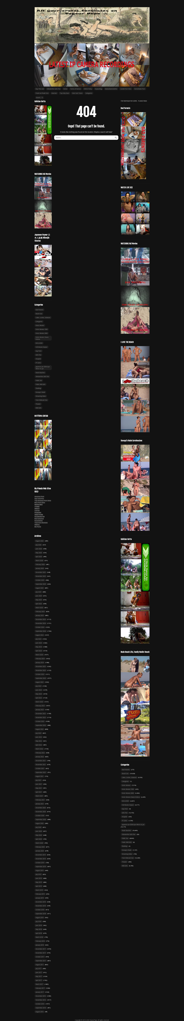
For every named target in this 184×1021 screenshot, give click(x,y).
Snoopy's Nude (40, 392)
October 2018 (40, 910)
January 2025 (40, 615)
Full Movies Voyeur (41, 347)
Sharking (38, 388)
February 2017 (40, 988)
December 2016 (41, 996)
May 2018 (39, 929)
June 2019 (39, 878)
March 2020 (39, 843)
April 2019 (39, 886)
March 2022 (39, 749)
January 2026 (40, 568)
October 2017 (40, 957)
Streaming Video (41, 396)
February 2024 (40, 658)
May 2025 (39, 600)
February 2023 (40, 706)
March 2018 (39, 937)
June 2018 (39, 925)
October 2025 (40, 580)
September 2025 (41, 584)
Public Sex (39, 380)
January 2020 (40, 851)
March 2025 (39, 607)
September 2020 (41, 819)
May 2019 (39, 882)
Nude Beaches (40, 372)
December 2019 (41, 855)
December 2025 (41, 572)
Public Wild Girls (40, 384)
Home (65, 89)
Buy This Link (40, 89)
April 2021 (39, 792)
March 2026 (39, 560)
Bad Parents (39, 310)
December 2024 (41, 619)
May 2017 (39, 976)
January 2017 (40, 992)
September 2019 (41, 866)
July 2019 (38, 874)
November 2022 (41, 717)
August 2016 (39, 1012)
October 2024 (40, 627)
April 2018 (39, 933)
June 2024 (39, 643)
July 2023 (38, 686)
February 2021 (40, 800)
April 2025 (39, 604)
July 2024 (38, 639)
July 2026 (38, 545)
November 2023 (41, 670)
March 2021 (39, 796)
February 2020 (40, 847)
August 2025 (39, 588)
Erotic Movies (40, 325)
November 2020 (41, 811)
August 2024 (39, 635)
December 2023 (41, 666)
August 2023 (39, 682)
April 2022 (39, 745)
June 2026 (39, 549)
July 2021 (38, 780)
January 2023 (40, 709)
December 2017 (41, 949)
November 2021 (41, 764)
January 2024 (40, 662)
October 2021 (40, 768)
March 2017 (39, 984)
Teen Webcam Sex (41, 400)
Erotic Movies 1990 (42, 329)
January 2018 (40, 945)
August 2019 (39, 870)
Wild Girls (38, 408)
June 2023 (39, 690)
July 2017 (38, 968)
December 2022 (41, 713)
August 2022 (39, 729)
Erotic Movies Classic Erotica (42, 338)
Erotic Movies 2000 (42, 333)
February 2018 (40, 941)
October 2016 (40, 1004)
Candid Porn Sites (125, 89)
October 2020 (40, 815)
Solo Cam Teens (77, 93)
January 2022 (40, 757)
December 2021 (41, 760)
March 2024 (39, 655)
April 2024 (39, 651)
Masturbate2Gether (111, 89)
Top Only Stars (64, 93)
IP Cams (38, 363)
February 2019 (40, 894)
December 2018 (41, 902)
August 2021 (39, 776)
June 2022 (39, 737)
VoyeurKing (98, 89)
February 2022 (40, 753)
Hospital (38, 359)
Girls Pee (38, 355)
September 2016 (41, 1008)
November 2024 (41, 623)
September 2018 (41, 913)
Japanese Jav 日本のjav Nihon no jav (43, 368)
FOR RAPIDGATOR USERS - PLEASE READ (134, 101)
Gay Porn (38, 351)
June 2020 (39, 831)
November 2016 (41, 1000)
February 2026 (40, 564)
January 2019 (40, 898)
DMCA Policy (88, 89)
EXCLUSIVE (39, 343)
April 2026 (39, 556)
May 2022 (39, 741)
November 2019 (41, 859)
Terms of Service (75, 89)
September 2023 (41, 678)
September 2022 (41, 725)
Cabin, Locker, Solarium (43, 317)
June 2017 (39, 972)
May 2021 (39, 788)
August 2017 (39, 965)
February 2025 (40, 611)
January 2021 (40, 804)
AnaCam (54, 93)
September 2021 (41, 772)
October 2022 (40, 721)
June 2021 (39, 784)
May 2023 (39, 694)
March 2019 (39, 890)
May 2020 (39, 835)
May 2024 (39, 647)
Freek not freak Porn (42, 93)
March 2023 (39, 702)
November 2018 (41, 906)
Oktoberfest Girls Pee (53, 89)
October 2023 (40, 674)
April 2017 (39, 980)
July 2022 (38, 733)
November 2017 (41, 953)
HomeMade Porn (139, 89)
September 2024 (41, 631)
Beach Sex (39, 314)
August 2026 (39, 541)
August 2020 (39, 823)
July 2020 (38, 827)
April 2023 (39, 698)
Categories (88, 93)
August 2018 (39, 917)
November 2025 (41, 576)
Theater (38, 404)
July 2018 (38, 921)
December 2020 (41, 808)
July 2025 (38, 592)
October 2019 (40, 862)
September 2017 (41, 961)
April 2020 (39, 839)
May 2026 (39, 553)
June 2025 (39, 596)
